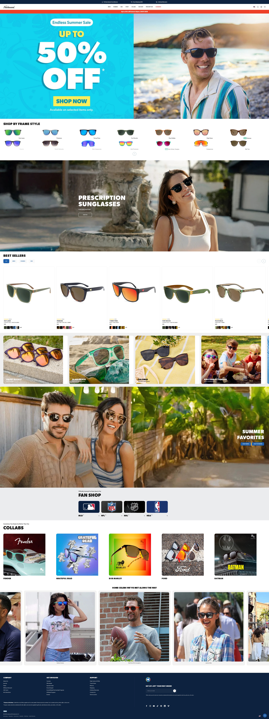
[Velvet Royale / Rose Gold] (70, 327)
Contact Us (93, 692)
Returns (92, 685)
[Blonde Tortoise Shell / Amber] (225, 327)
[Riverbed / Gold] (123, 327)
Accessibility (21, 716)
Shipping (92, 688)
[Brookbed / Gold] (222, 327)
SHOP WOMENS (258, 444)
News (4, 685)
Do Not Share (26, 716)
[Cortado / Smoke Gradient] (170, 327)
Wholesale (49, 683)
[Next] (264, 261)
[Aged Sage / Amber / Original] (240, 292)
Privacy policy (11, 716)
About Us (5, 681)
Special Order (50, 685)
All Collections (7, 692)
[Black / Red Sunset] (111, 327)
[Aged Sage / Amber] (216, 327)
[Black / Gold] (120, 327)
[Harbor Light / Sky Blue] (14, 327)
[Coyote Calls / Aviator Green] (5, 327)
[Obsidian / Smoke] (11, 327)
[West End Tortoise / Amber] (58, 327)
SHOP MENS (246, 444)
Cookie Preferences (32, 716)
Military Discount (7, 688)
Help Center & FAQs (95, 681)
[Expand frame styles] (134, 154)
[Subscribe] (174, 690)
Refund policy (5, 716)
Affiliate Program (51, 692)
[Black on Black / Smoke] (8, 327)
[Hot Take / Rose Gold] (64, 327)
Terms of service (16, 716)
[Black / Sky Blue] (117, 327)
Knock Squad (50, 688)
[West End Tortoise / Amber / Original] (81, 292)
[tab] (6, 261)
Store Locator (93, 694)
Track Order (93, 683)
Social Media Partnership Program (55, 690)
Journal (5, 683)
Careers (49, 681)
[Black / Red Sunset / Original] (134, 292)
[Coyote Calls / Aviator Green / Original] (28, 292)
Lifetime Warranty (94, 690)
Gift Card (5, 690)
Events (48, 694)
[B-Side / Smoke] (17, 327)
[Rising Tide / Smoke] (228, 327)
